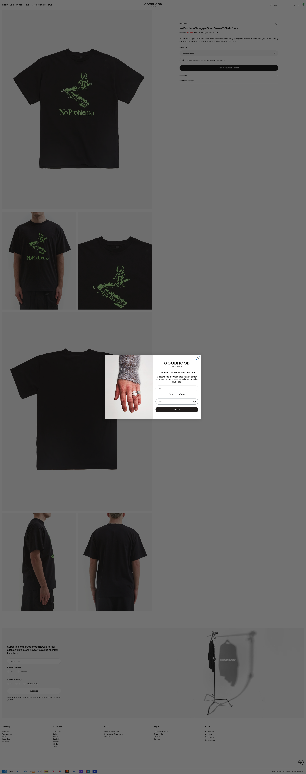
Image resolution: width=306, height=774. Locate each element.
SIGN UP (177, 410)
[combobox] (175, 401)
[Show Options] (194, 401)
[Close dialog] (198, 358)
